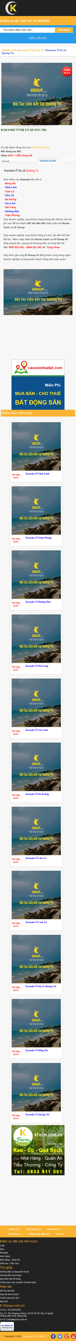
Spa (58, 1234)
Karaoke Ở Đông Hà (37, 1050)
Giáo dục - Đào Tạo (9, 1263)
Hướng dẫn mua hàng (10, 1275)
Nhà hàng (13, 1234)
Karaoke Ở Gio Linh (37, 730)
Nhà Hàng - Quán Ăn (10, 1260)
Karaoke (51, 1229)
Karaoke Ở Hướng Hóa (38, 602)
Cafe (2, 1245)
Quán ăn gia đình (37, 1234)
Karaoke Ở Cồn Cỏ (36, 858)
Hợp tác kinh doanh (9, 1294)
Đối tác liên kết (7, 1291)
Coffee (11, 1229)
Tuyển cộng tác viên (9, 1298)
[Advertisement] (38, 338)
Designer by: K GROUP (34, 1336)
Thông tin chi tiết (47, 161)
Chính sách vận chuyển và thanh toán (18, 1282)
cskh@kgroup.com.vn (17, 1319)
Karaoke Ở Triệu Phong (38, 537)
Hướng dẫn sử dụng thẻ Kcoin (14, 1272)
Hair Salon (31, 1229)
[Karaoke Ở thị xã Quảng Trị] (36, 93)
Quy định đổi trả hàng (10, 1279)
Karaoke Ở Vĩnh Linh (37, 473)
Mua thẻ (4, 1301)
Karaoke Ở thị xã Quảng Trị (41, 986)
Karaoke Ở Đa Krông (37, 794)
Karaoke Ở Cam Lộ (36, 922)
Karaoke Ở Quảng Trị (37, 1114)
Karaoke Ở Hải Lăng (37, 666)
